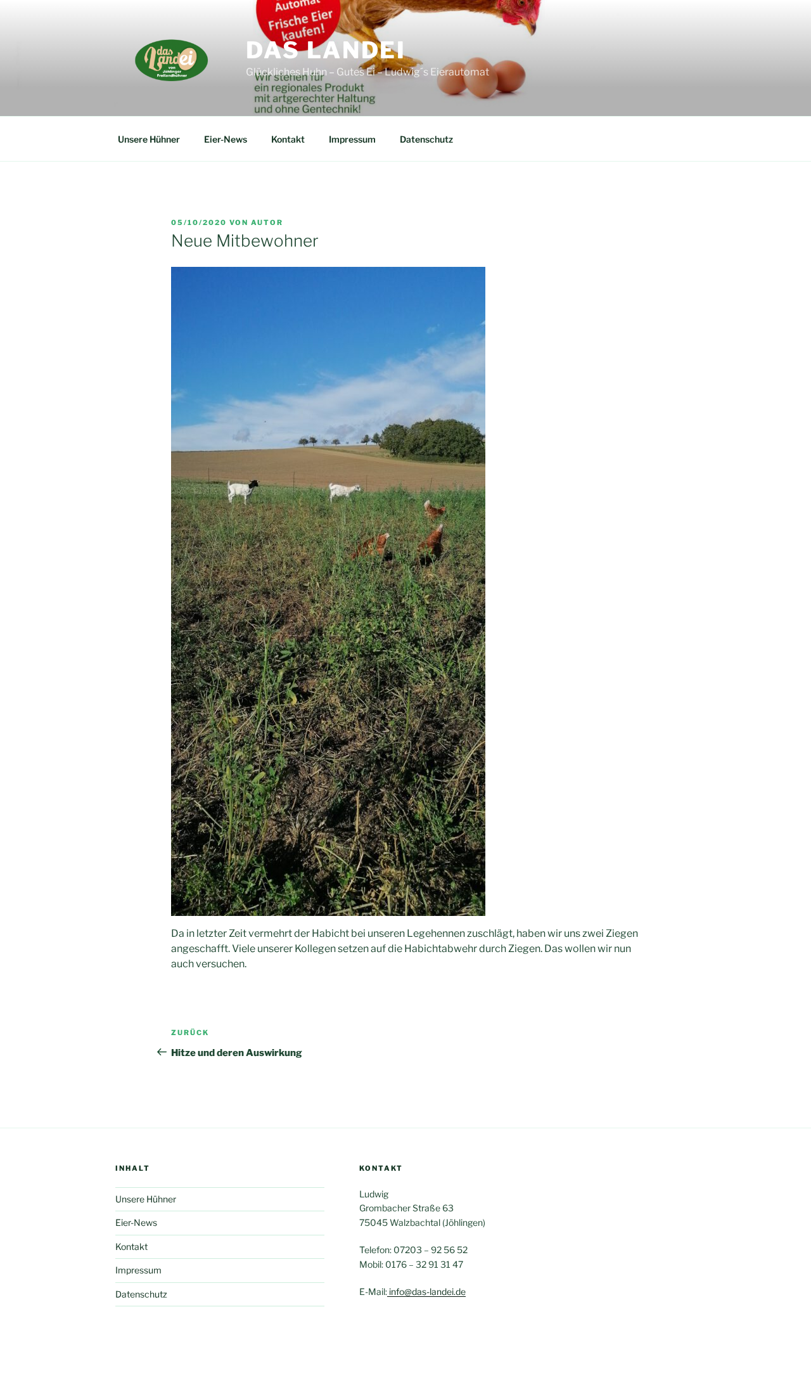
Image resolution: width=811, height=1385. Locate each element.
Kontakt (288, 139)
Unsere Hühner (149, 139)
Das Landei (326, 50)
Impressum (352, 139)
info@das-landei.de (426, 1291)
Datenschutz (426, 139)
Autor (267, 222)
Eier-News (225, 139)
